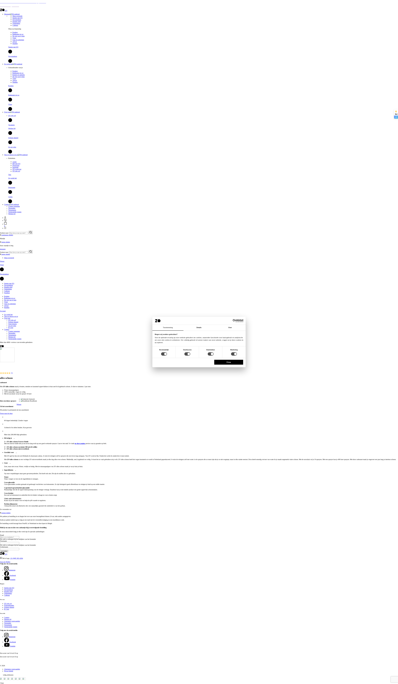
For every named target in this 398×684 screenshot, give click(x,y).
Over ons (7, 112)
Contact (6, 204)
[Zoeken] (5, 220)
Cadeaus (15, 25)
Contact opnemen (14, 206)
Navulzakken (16, 20)
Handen (15, 43)
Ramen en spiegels (18, 75)
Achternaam (4, 547)
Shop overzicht (17, 16)
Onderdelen (16, 23)
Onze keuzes (12, 324)
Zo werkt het (8, 64)
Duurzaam (15, 165)
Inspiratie (15, 167)
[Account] (5, 218)
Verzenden (11, 208)
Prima (229, 362)
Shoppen (7, 14)
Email (2, 535)
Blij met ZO (16, 164)
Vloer (14, 38)
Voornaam (3, 541)
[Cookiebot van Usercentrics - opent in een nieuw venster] (234, 320)
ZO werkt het (16, 169)
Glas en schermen (18, 40)
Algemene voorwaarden (12, 621)
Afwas (14, 42)
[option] (29, 399)
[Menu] (5, 228)
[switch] (187, 354)
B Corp (10, 327)
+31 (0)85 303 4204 (16, 558)
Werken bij (11, 214)
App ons (3, 562)
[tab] (201, 443)
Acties (14, 162)
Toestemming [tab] (168, 327)
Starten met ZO (17, 18)
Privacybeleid (8, 671)
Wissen (19, 404)
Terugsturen (12, 210)
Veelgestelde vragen (14, 212)
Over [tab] (230, 327)
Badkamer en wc (18, 34)
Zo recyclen (12, 326)
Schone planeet (13, 322)
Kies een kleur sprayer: (8, 401)
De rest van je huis (18, 36)
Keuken (15, 32)
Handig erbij (16, 21)
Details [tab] (199, 327)
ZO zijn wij (16, 171)
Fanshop (7, 293)
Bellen (8, 562)
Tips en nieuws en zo (11, 155)
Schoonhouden (9, 605)
